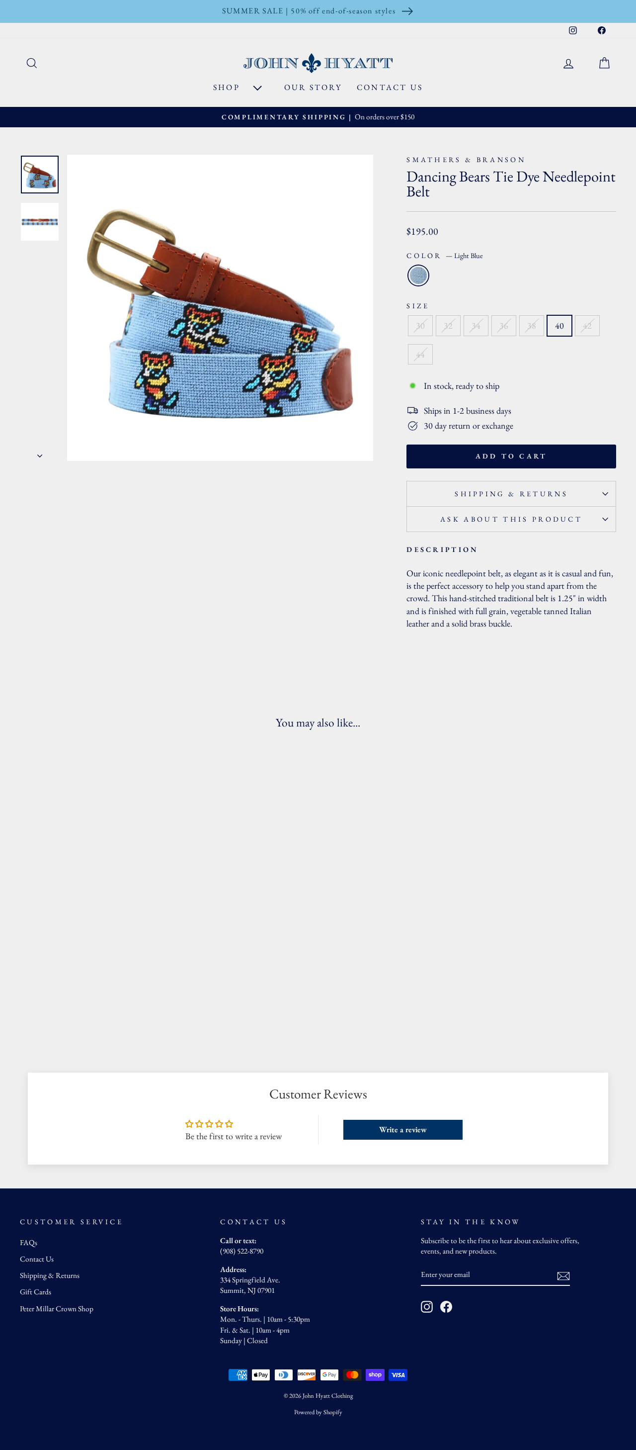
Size (417, 305)
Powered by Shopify (318, 1412)
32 (448, 325)
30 (420, 325)
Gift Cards (35, 1292)
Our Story (313, 87)
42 (587, 325)
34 (476, 325)
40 (559, 325)
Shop (228, 87)
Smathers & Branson (466, 159)
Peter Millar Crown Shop (56, 1309)
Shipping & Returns (511, 493)
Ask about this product (511, 519)
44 (420, 354)
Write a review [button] (403, 1129)
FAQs (28, 1243)
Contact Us (390, 87)
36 (503, 325)
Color (444, 255)
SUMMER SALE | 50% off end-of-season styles (309, 10)
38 (531, 325)
